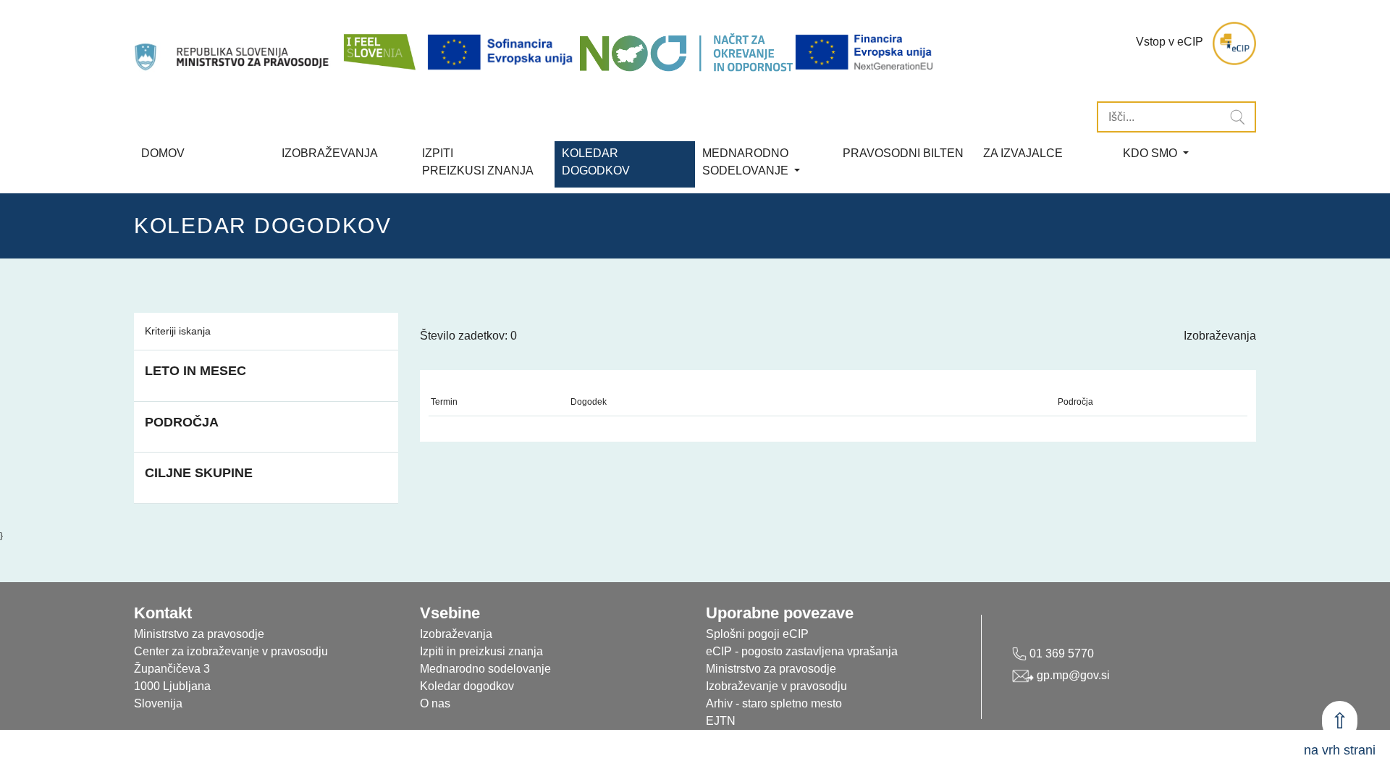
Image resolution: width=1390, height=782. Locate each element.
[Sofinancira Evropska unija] (502, 52)
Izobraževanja (330, 153)
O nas (435, 703)
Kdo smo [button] (1151, 153)
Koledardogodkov (596, 162)
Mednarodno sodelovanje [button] (746, 162)
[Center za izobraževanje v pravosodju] (233, 43)
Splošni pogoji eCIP (757, 634)
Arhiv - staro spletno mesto (774, 703)
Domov (163, 153)
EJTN (721, 721)
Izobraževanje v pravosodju (776, 686)
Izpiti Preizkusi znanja (478, 162)
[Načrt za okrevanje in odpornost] (686, 52)
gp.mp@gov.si (1072, 675)
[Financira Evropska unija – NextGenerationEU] (865, 52)
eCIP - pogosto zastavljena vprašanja (802, 651)
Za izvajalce (1023, 153)
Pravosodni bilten (903, 153)
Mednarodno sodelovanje (485, 669)
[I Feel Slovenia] (378, 43)
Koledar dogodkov (467, 686)
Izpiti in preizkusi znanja (481, 651)
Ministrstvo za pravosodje (771, 669)
